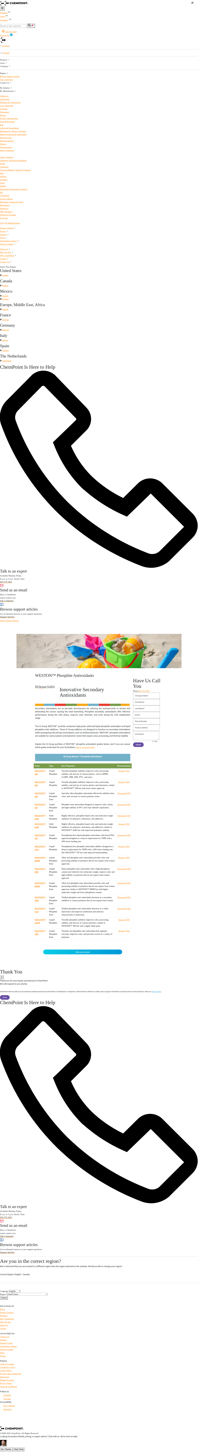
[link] (5, 1395)
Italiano (5, 340)
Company (4, 20)
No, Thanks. (6, 1449)
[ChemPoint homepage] (2, 5)
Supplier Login (6, 1343)
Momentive (5, 205)
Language (4, 1291)
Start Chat (18, 1449)
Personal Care (6, 138)
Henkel (3, 186)
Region (3, 1294)
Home (2, 1309)
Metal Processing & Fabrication (13, 134)
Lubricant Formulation (9, 128)
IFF (1, 192)
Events (3, 1356)
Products (4, 13)
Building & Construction (10, 102)
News (2, 1353)
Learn (2, 16)
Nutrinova (4, 208)
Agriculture (5, 99)
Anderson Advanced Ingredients (13, 160)
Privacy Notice (156, 992)
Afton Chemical (6, 157)
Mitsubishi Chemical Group (11, 202)
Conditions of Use (7, 1367)
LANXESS (4, 196)
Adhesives (4, 96)
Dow (2, 173)
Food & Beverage (7, 122)
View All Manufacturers (10, 223)
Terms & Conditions (8, 1386)
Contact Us (4, 1337)
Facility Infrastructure (9, 118)
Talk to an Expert (82, 952)
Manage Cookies (7, 1380)
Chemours (4, 167)
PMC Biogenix (6, 212)
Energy (3, 115)
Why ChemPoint (7, 1319)
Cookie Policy (6, 1370)
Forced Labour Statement (10, 1374)
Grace (2, 183)
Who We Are (5, 1322)
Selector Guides (6, 1349)
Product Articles (6, 1312)
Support (3, 1340)
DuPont (3, 176)
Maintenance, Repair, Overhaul (13, 131)
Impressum (4, 1377)
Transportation (6, 147)
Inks (2, 125)
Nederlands (6, 361)
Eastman (3, 180)
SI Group (4, 218)
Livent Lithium (6, 199)
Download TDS (124, 793)
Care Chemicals (6, 106)
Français (5, 320)
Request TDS (123, 771)
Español (5, 299)
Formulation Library (8, 1346)
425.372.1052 (11, 32)
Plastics (3, 144)
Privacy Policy (6, 1383)
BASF (2, 164)
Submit (4, 1298)
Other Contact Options (9, 621)
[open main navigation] (2, 8)
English (5, 275)
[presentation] (7, 1406)
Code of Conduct (7, 1364)
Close (5, 997)
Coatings (3, 109)
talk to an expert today (85, 747)
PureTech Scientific (8, 215)
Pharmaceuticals (7, 141)
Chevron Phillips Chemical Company (15, 170)
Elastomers (4, 112)
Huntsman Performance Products (13, 189)
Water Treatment (7, 150)
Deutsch (5, 330)
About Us (4, 1325)
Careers (3, 1328)
